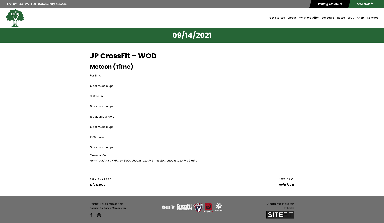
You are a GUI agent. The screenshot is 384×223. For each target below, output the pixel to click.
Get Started (277, 17)
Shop (360, 17)
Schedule (328, 17)
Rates (341, 17)
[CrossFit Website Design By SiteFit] (280, 214)
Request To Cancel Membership (108, 208)
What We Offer (309, 17)
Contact (372, 17)
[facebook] (91, 215)
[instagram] (99, 215)
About (292, 17)
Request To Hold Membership (106, 203)
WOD (351, 17)
